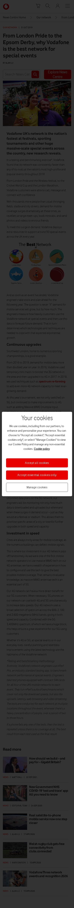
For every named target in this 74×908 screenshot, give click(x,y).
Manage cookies (37, 487)
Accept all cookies (37, 463)
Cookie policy (42, 449)
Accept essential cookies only (36, 475)
